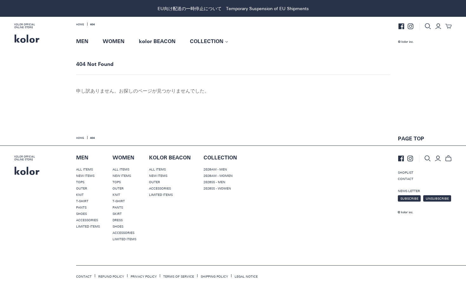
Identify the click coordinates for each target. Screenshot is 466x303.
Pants (81, 207)
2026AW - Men (215, 169)
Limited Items (88, 226)
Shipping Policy (214, 276)
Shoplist (405, 172)
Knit (80, 194)
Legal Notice (246, 276)
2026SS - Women (217, 188)
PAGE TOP (411, 138)
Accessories (87, 220)
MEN (82, 41)
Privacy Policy (144, 276)
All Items (84, 169)
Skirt (117, 213)
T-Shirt (82, 201)
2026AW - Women (218, 175)
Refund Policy (111, 276)
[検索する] (428, 26)
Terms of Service (178, 276)
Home (80, 24)
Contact (405, 179)
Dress (118, 220)
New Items (85, 175)
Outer (81, 188)
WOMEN (114, 41)
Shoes (81, 213)
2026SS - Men (214, 182)
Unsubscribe (437, 198)
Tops (80, 182)
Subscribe (409, 198)
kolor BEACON (157, 41)
